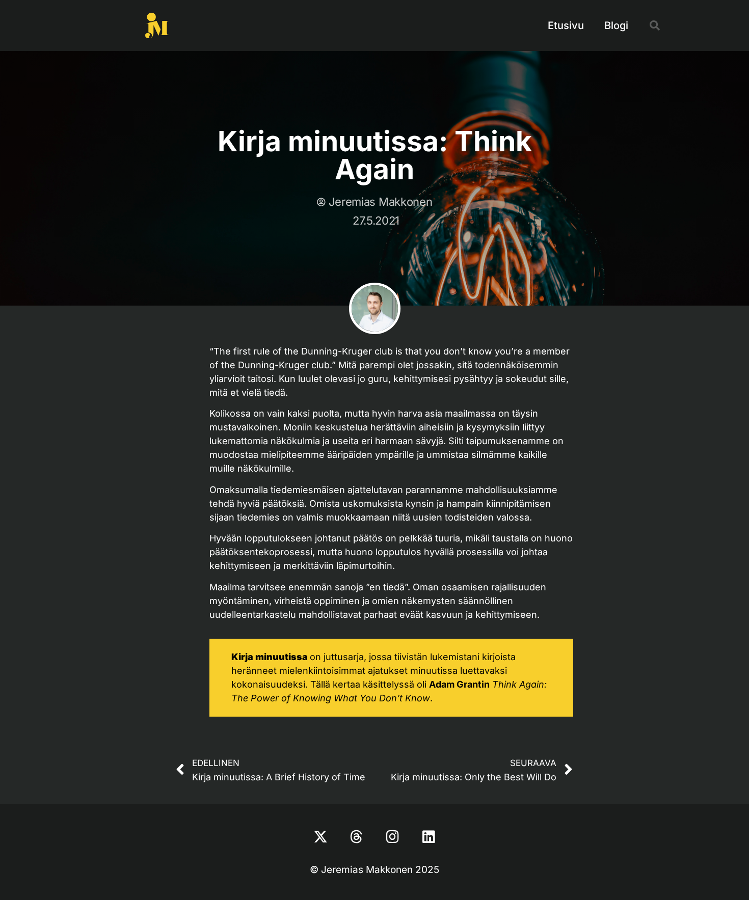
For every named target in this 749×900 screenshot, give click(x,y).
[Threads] (357, 837)
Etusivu (566, 25)
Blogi (616, 25)
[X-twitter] (320, 837)
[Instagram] (393, 837)
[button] (655, 25)
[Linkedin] (429, 837)
